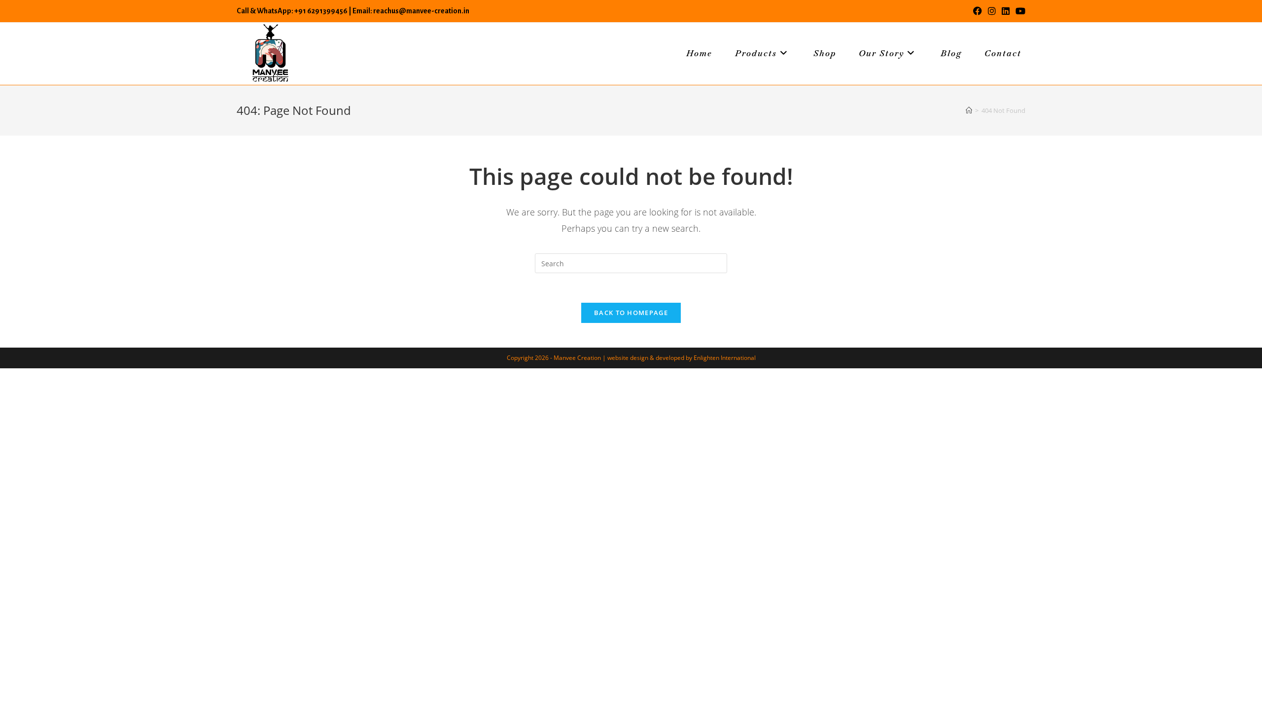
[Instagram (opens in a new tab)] (992, 11)
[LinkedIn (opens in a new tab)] (1006, 11)
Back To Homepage (631, 312)
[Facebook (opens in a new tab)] (977, 11)
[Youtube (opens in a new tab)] (1019, 11)
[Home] (969, 110)
